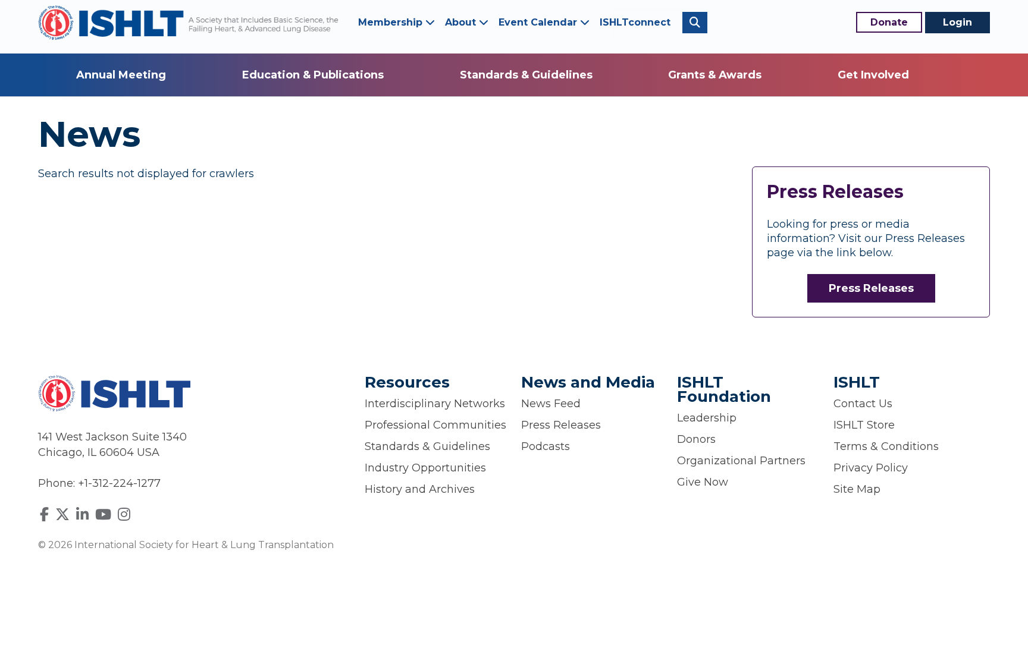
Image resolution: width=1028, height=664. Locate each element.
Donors (696, 439)
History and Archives (420, 489)
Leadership (706, 417)
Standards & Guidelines (526, 74)
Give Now (702, 482)
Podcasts (545, 446)
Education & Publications (313, 74)
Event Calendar (539, 22)
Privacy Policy (870, 467)
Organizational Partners (741, 460)
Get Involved (873, 74)
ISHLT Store (864, 425)
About (462, 22)
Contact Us (862, 403)
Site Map (856, 489)
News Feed (551, 403)
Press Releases (871, 288)
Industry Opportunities (425, 467)
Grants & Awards (714, 74)
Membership (391, 22)
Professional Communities (435, 425)
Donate (889, 22)
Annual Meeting (121, 74)
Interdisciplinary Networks (435, 403)
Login (957, 22)
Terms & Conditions (886, 446)
